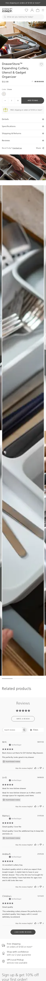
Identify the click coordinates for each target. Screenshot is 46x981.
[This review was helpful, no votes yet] (35, 768)
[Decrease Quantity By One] (5, 100)
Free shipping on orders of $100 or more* (23, 3)
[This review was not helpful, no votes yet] (40, 768)
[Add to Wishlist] (41, 64)
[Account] (32, 10)
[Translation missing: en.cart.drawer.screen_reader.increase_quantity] (18, 100)
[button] (23, 40)
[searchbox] (12, 730)
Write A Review (23, 719)
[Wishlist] (26, 10)
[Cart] (37, 10)
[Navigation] (43, 10)
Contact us (17, 148)
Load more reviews (23, 932)
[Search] (5, 17)
